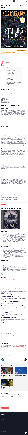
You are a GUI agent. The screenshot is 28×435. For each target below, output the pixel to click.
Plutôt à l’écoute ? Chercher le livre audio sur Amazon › (8, 52)
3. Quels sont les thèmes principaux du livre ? (13, 81)
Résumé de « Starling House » (6, 57)
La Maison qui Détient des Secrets (12, 72)
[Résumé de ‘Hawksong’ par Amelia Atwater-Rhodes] (7, 382)
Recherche (2, 201)
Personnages (4, 59)
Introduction (3, 56)
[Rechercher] (26, 1)
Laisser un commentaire (5, 407)
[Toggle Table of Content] (20, 67)
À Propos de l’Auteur (5, 64)
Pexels (16, 352)
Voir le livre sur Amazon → (21, 50)
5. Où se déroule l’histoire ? (11, 83)
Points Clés (3, 60)
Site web (20, 396)
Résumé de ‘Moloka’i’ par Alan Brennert (7, 375)
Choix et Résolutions (11, 73)
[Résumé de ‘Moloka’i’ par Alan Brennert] (7, 370)
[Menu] (1, 1)
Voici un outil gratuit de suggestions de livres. (7, 328)
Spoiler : (9, 78)
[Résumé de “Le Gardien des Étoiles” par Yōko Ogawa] (21, 370)
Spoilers (3, 61)
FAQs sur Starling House (5, 62)
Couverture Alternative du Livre (6, 58)
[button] (26, 433)
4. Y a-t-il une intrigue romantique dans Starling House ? (14, 82)
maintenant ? (16, 330)
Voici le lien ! (13, 243)
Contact (2, 419)
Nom (3, 396)
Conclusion (3, 65)
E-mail (12, 396)
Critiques (3, 63)
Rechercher (3, 204)
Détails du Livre (11, 69)
